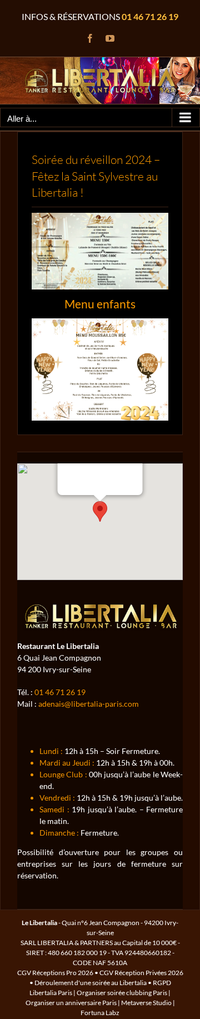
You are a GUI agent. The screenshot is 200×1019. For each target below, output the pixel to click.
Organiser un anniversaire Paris (71, 1002)
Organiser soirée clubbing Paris (122, 992)
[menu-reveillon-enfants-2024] (100, 322)
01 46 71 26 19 (150, 16)
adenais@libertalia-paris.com (88, 703)
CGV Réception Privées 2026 (141, 972)
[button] (100, 511)
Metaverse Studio (146, 1002)
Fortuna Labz (100, 1012)
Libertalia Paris (50, 992)
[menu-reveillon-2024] (100, 216)
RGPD (162, 982)
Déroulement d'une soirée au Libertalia (90, 982)
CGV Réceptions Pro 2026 (55, 972)
